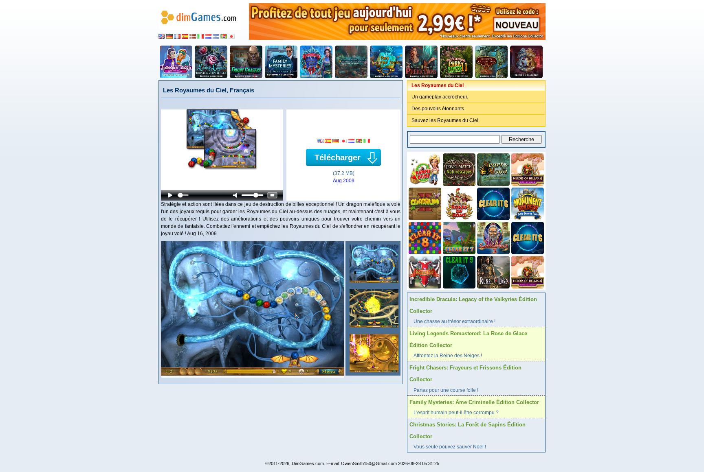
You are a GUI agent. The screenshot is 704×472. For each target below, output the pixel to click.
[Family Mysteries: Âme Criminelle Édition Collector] (281, 62)
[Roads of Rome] (458, 203)
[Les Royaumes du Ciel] (372, 263)
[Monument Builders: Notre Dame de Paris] (527, 203)
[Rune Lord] (492, 271)
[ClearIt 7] (458, 237)
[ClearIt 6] (492, 203)
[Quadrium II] (424, 203)
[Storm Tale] (424, 271)
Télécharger (338, 157)
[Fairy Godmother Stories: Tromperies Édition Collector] (386, 62)
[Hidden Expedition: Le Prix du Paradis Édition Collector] (491, 62)
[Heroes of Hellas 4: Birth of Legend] (527, 169)
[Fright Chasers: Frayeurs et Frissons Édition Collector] (246, 62)
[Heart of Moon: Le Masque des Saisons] (492, 169)
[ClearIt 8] (424, 237)
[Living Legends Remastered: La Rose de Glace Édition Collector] (211, 62)
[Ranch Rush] (424, 169)
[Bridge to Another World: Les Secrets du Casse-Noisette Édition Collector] (351, 62)
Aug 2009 (343, 181)
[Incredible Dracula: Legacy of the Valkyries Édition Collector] (176, 62)
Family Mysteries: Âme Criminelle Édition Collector (474, 402)
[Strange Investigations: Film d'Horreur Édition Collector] (526, 62)
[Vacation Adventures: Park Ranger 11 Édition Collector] (456, 62)
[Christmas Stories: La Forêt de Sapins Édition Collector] (316, 62)
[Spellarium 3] (492, 237)
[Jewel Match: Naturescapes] (458, 169)
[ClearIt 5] (458, 271)
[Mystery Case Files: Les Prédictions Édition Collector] (421, 62)
